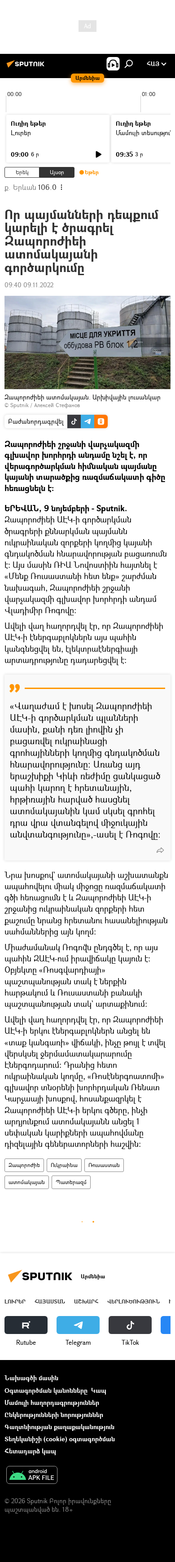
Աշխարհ (86, 1301)
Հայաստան (50, 1301)
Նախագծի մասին (31, 1377)
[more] (160, 850)
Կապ (98, 1390)
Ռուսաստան (104, 1165)
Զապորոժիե (24, 1165)
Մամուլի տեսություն (145, 132)
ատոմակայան (27, 1182)
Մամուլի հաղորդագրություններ (51, 1402)
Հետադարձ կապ (30, 1451)
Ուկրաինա (64, 1165)
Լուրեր (21, 132)
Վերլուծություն (133, 1301)
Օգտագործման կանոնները (46, 1390)
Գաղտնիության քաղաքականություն (59, 1426)
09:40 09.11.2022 (28, 285)
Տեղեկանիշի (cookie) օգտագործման (59, 1439)
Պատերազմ (71, 1182)
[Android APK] (31, 1476)
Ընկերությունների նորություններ (53, 1414)
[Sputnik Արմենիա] (26, 67)
